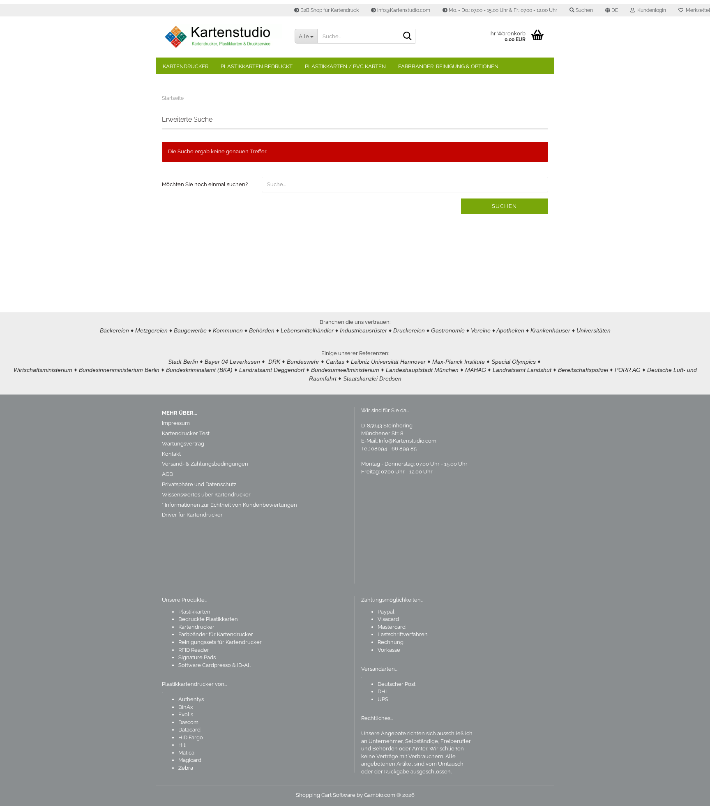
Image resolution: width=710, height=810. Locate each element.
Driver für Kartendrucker (192, 515)
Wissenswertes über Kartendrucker (206, 495)
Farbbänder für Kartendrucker (215, 634)
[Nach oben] (687, 798)
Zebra (185, 768)
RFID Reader (193, 650)
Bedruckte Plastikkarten (208, 619)
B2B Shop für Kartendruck (329, 10)
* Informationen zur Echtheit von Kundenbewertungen (229, 505)
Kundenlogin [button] (650, 10)
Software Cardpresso (204, 665)
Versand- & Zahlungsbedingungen (205, 464)
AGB (167, 474)
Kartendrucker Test (186, 433)
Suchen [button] (583, 10)
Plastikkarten (194, 612)
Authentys (191, 699)
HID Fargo (190, 737)
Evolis (185, 714)
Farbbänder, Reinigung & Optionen (448, 66)
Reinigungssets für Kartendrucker (220, 642)
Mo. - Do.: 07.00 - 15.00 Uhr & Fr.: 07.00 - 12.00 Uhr (502, 10)
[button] (611, 10)
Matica (186, 753)
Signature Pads (197, 657)
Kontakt (171, 454)
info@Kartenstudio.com (403, 10)
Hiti (182, 745)
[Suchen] (407, 36)
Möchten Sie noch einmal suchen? (205, 184)
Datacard (189, 730)
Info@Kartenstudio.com (407, 441)
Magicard (189, 760)
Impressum (176, 423)
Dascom (188, 722)
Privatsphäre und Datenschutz (199, 484)
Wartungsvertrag (183, 444)
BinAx (185, 707)
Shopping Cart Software (325, 795)
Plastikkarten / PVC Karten (345, 66)
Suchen (504, 206)
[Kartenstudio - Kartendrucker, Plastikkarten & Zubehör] (222, 37)
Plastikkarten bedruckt (257, 66)
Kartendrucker (185, 66)
